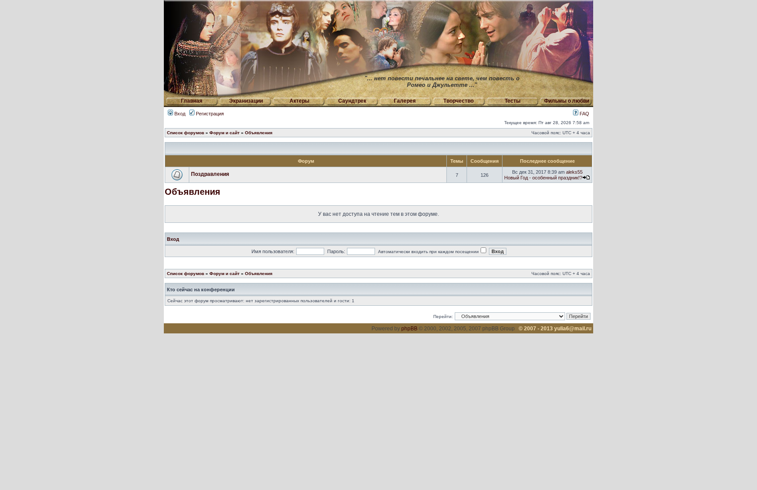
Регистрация (209, 113)
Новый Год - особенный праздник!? (543, 177)
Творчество (458, 101)
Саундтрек (352, 101)
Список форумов (185, 132)
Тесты (512, 101)
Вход (179, 113)
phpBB (409, 328)
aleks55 (574, 172)
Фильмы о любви (566, 101)
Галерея (405, 101)
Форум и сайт (224, 132)
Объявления (258, 132)
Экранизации (246, 101)
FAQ (583, 113)
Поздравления (210, 174)
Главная (191, 101)
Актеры (299, 101)
